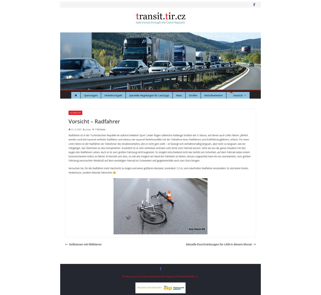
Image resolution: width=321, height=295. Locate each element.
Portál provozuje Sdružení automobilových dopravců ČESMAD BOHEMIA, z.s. (160, 276)
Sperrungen (90, 95)
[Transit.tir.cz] (160, 35)
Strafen (193, 95)
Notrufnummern (213, 95)
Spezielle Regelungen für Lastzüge (149, 95)
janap (88, 129)
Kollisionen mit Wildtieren (85, 244)
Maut (179, 95)
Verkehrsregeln (113, 95)
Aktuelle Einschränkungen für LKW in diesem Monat (219, 244)
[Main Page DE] (75, 95)
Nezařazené (75, 113)
